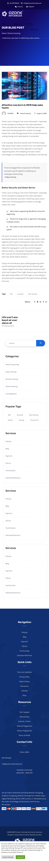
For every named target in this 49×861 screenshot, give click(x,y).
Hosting (21, 420)
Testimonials (10, 470)
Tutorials (24, 691)
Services (29, 24)
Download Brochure (12, 478)
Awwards (20, 294)
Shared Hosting (25, 113)
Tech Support (24, 712)
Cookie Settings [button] (8, 857)
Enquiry (20, 6)
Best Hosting (32, 294)
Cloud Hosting (10, 372)
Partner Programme (24, 731)
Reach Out (34, 29)
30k (11, 294)
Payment (8, 456)
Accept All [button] (20, 857)
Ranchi (21, 835)
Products (5, 29)
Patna (16, 835)
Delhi (27, 835)
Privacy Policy (24, 677)
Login (4, 35)
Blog (7, 449)
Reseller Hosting (11, 379)
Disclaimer (24, 686)
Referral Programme (24, 726)
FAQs (24, 695)
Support (31, 6)
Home (4, 24)
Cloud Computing (12, 364)
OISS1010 (10, 113)
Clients (8, 463)
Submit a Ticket (24, 721)
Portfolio (19, 29)
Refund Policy (24, 681)
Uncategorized (11, 394)
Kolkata (32, 835)
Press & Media (24, 735)
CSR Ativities (24, 717)
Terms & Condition (24, 672)
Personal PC (34, 420)
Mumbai (39, 835)
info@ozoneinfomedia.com (32, 3)
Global (10, 420)
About (16, 24)
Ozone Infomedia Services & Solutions (29, 832)
